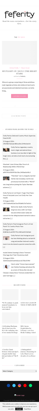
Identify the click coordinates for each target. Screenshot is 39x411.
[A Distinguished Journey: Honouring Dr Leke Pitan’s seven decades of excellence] (29, 341)
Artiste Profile (14, 68)
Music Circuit (25, 68)
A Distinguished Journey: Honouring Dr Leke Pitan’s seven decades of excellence (28, 353)
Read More (27, 409)
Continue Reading (19, 96)
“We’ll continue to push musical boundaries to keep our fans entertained (10, 306)
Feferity (22, 76)
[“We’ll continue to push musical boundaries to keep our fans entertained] (10, 294)
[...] (7, 159)
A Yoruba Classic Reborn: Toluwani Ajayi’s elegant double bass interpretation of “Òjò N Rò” (10, 354)
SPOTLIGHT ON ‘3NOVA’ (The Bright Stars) (19, 72)
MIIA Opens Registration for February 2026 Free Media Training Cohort (28, 329)
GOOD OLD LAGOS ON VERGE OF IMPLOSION (28, 304)
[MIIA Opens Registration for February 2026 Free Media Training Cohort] (29, 318)
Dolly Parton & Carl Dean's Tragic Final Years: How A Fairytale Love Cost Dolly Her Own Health (18, 195)
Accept (19, 409)
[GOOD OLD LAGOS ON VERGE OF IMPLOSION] (29, 294)
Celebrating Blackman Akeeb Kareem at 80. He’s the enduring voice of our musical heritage (10, 329)
